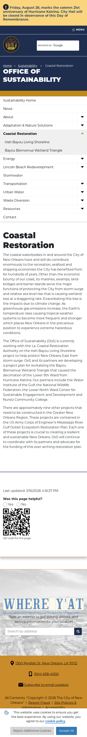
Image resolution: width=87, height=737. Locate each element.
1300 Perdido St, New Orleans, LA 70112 (46, 663)
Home (7, 66)
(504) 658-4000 (46, 674)
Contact (9, 217)
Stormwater (13, 175)
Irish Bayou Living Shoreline (27, 142)
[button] (82, 117)
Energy (9, 159)
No (23, 504)
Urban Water (13, 192)
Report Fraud (39, 703)
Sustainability (27, 66)
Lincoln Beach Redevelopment (28, 167)
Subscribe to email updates (46, 685)
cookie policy (55, 721)
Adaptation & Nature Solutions (28, 125)
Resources (11, 209)
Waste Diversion (16, 200)
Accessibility (55, 708)
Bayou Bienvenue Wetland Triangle (33, 150)
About (8, 117)
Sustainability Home (19, 100)
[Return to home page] (11, 44)
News (7, 109)
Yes (10, 504)
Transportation (15, 184)
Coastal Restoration (20, 134)
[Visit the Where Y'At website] (43, 606)
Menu (80, 29)
